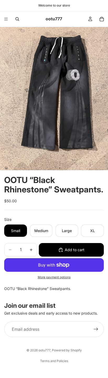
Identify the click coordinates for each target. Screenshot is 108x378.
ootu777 (44, 350)
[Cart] (101, 19)
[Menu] (6, 19)
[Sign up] (95, 329)
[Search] (17, 19)
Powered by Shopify (67, 350)
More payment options (54, 277)
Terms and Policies (54, 361)
